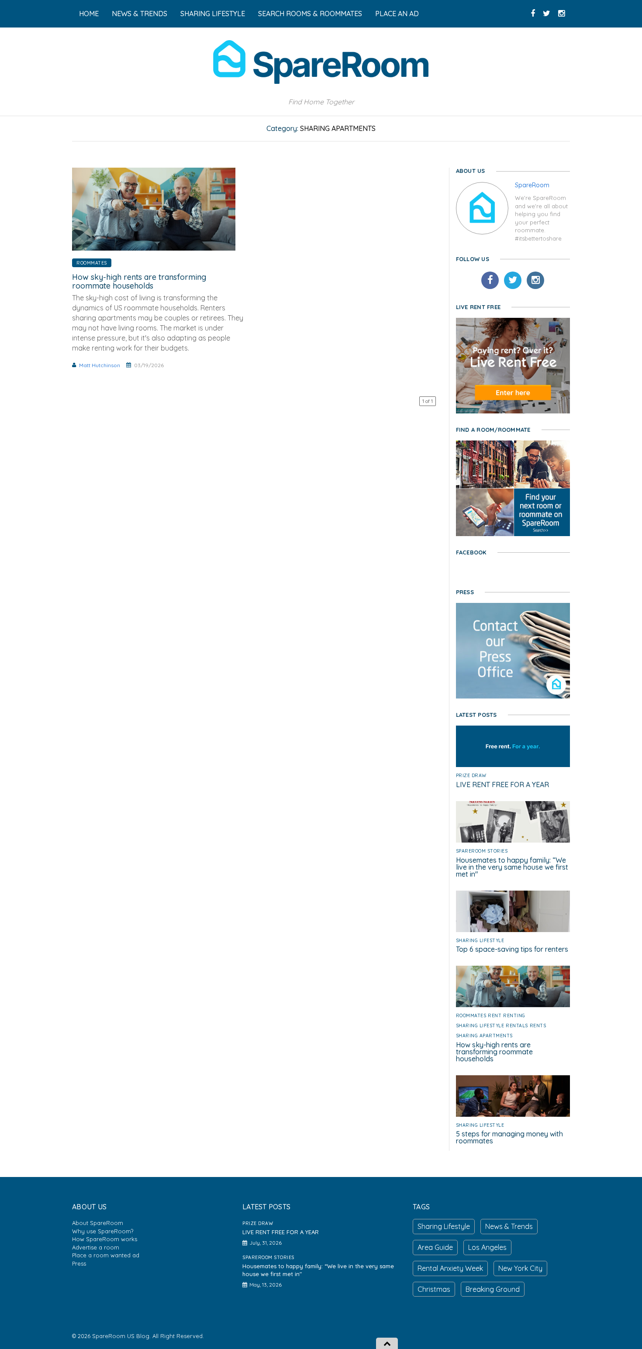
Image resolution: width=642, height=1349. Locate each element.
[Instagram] (535, 280)
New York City (520, 1268)
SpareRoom (532, 185)
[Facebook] (490, 280)
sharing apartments (484, 1035)
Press (79, 1263)
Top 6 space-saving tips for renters (512, 949)
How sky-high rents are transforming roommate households (139, 281)
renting (514, 1015)
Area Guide (435, 1247)
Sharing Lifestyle (480, 940)
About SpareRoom (97, 1222)
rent (494, 1015)
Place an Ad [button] (397, 13)
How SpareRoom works (104, 1238)
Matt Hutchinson (99, 365)
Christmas (434, 1289)
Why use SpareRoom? (102, 1231)
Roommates (91, 263)
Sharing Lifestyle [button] (212, 13)
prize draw (471, 775)
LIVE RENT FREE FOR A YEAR (502, 784)
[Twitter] (512, 280)
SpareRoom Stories (482, 851)
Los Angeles (487, 1247)
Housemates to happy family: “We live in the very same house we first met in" (512, 867)
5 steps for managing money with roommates (509, 1137)
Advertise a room (95, 1247)
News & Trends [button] (139, 13)
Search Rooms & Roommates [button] (310, 13)
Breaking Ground (493, 1289)
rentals (517, 1025)
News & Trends (509, 1226)
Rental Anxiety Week (450, 1268)
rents (538, 1025)
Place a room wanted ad (105, 1255)
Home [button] (89, 13)
